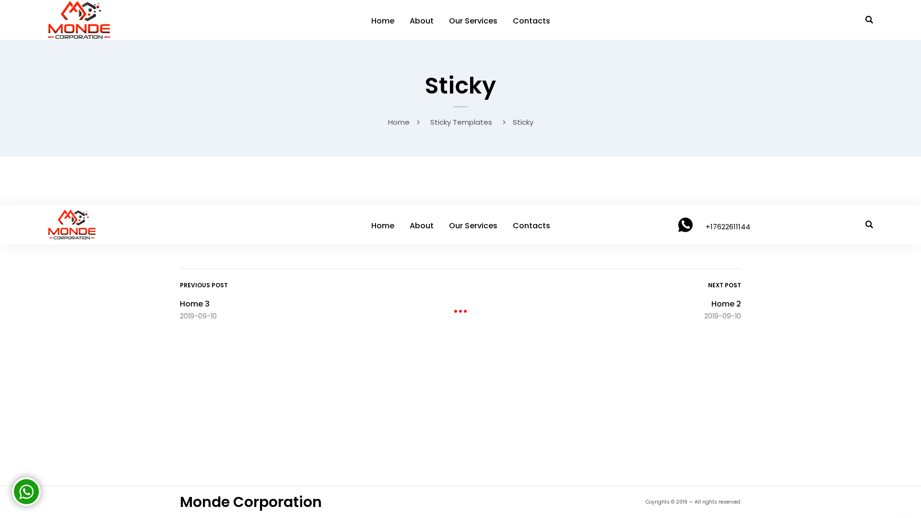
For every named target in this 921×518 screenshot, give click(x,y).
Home (382, 20)
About (422, 20)
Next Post (724, 285)
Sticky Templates (461, 122)
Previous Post (204, 285)
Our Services (473, 20)
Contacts (531, 20)
